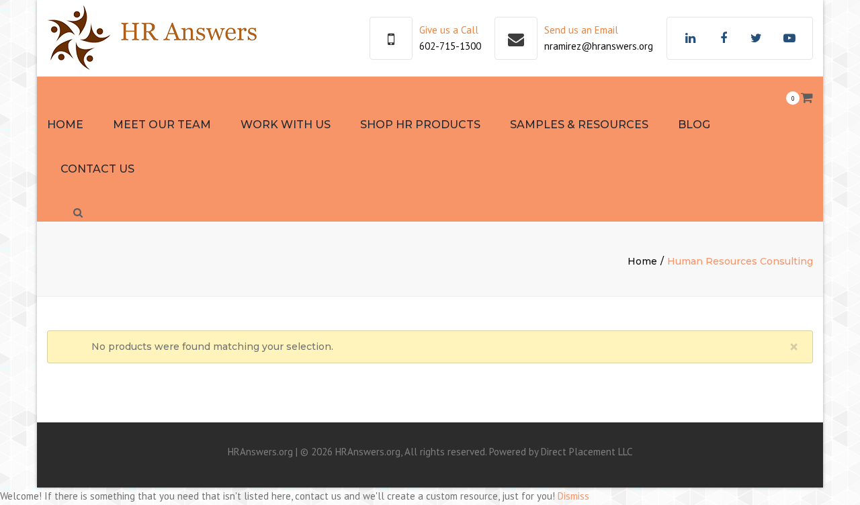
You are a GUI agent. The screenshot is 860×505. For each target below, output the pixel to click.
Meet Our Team (162, 124)
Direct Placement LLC (586, 451)
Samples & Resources (579, 124)
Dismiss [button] (573, 496)
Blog (694, 124)
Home (65, 124)
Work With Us (286, 124)
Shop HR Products (420, 124)
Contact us (97, 169)
